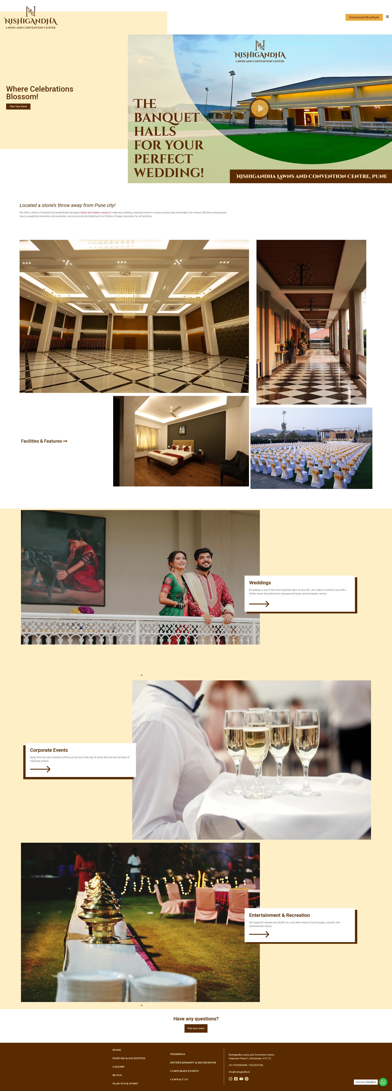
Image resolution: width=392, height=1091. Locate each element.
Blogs (117, 1075)
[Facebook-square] (236, 1079)
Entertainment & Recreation (193, 1062)
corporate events (184, 1071)
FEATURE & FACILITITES (129, 1058)
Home (117, 1050)
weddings (177, 1054)
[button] (260, 109)
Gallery (119, 1066)
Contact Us (179, 1079)
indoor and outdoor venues (94, 212)
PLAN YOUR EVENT (125, 1083)
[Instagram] (230, 1079)
